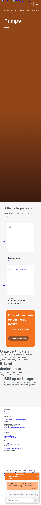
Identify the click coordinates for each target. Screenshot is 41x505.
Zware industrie (22, 419)
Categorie (10, 256)
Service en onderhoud (9, 414)
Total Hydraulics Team (9, 436)
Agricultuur (6, 419)
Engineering (7, 411)
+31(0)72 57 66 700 (9, 427)
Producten (7, 441)
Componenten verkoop (9, 413)
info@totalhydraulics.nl (19, 427)
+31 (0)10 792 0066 (9, 448)
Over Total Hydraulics (9, 435)
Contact (6, 438)
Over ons (7, 432)
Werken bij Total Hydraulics (10, 437)
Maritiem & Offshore (14, 419)
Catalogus (6, 443)
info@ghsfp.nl (17, 448)
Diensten (7, 409)
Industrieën (7, 416)
